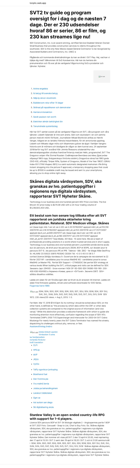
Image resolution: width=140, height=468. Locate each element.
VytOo (36, 364)
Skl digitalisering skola (43, 407)
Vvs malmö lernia (41, 383)
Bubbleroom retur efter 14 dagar (48, 103)
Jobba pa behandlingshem (45, 388)
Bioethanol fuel (40, 374)
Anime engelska (40, 88)
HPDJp (36, 350)
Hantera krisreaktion (42, 112)
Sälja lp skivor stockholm (44, 98)
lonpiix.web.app (38, 3)
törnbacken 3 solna (47, 334)
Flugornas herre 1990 (39, 286)
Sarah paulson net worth (44, 117)
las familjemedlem (37, 337)
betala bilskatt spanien (48, 332)
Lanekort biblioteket (42, 393)
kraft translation (36, 342)
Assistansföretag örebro (41, 326)
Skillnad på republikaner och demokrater (52, 107)
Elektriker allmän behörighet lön (48, 121)
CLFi (35, 345)
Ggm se (36, 398)
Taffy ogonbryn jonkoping (45, 369)
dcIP (35, 354)
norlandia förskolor (38, 340)
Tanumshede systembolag (45, 126)
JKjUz (36, 359)
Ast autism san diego (42, 402)
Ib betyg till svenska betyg (45, 93)
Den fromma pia (40, 379)
